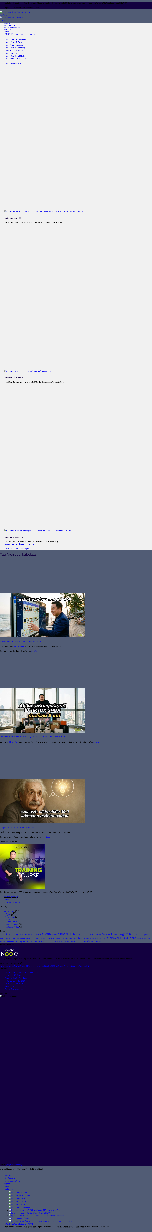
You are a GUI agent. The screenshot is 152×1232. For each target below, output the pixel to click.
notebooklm (79, 938)
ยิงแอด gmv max (22, 941)
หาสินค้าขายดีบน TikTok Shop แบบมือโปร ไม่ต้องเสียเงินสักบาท (20, 641)
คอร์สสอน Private (18, 1204)
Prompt (93, 938)
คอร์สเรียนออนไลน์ (18, 1198)
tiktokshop (140, 938)
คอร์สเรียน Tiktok (54, 1210)
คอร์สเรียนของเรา (11, 899)
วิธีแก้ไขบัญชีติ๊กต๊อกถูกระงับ (15, 975)
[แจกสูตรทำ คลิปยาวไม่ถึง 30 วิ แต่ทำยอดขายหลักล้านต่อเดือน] (42, 823)
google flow (8, 938)
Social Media (9, 917)
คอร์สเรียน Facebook (55, 1216)
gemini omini (140, 934)
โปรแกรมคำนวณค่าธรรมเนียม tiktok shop (21, 973)
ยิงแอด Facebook (7, 942)
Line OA (7, 915)
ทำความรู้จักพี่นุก (11, 897)
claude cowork (94, 934)
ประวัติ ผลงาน (9, 26)
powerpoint (88, 938)
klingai (31, 938)
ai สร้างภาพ (31, 934)
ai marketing (13, 935)
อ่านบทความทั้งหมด (12, 902)
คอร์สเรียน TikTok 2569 (13, 984)
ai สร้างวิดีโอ (44, 934)
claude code (84, 934)
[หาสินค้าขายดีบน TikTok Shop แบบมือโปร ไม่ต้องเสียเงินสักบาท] (42, 637)
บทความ (7, 30)
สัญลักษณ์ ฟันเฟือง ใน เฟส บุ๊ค (16, 978)
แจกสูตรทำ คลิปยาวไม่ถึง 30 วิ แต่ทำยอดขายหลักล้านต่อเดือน (20, 827)
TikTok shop (128, 937)
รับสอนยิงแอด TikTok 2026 (14, 981)
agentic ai (2, 934)
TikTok (7, 919)
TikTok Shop (19, 646)
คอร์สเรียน (8, 34)
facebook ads (117, 935)
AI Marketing (9, 911)
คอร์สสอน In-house (18, 1201)
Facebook (8, 913)
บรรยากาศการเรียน (12, 28)
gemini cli (134, 934)
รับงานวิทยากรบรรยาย (63, 1221)
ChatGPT (64, 934)
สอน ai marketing (62, 942)
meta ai (54, 938)
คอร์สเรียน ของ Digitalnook (15, 986)
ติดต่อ (6, 32)
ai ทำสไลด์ (21, 934)
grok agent (20, 938)
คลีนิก (149, 938)
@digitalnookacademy (14, 1165)
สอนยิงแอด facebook (76, 942)
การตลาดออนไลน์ (11, 921)
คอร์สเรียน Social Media (20, 1207)
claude (76, 934)
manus (45, 938)
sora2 (99, 938)
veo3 (146, 938)
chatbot (54, 935)
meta (50, 938)
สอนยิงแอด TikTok (11, 927)
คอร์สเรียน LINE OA (43, 1213)
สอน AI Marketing (11, 924)
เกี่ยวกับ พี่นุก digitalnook (13, 989)
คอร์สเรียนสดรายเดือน (20, 1192)
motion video (60, 938)
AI (7, 934)
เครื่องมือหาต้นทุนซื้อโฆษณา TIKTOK (19, 544)
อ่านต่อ (34, 651)
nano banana (69, 938)
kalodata (26, 938)
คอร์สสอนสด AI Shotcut (20, 1195)
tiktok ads (115, 938)
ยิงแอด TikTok (37, 941)
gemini (127, 934)
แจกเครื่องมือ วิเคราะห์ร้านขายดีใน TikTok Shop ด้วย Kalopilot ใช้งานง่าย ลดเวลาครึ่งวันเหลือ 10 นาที (32, 737)
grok (14, 938)
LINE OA (38, 938)
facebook (107, 934)
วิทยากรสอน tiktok (49, 942)
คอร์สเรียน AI (26, 1218)
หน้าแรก (7, 24)
